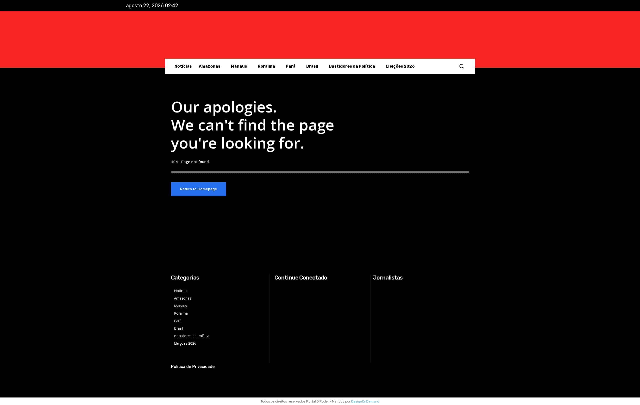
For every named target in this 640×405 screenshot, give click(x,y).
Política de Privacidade (193, 366)
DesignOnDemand (365, 401)
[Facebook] (477, 6)
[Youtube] (509, 6)
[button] (461, 66)
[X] (498, 6)
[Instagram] (488, 6)
